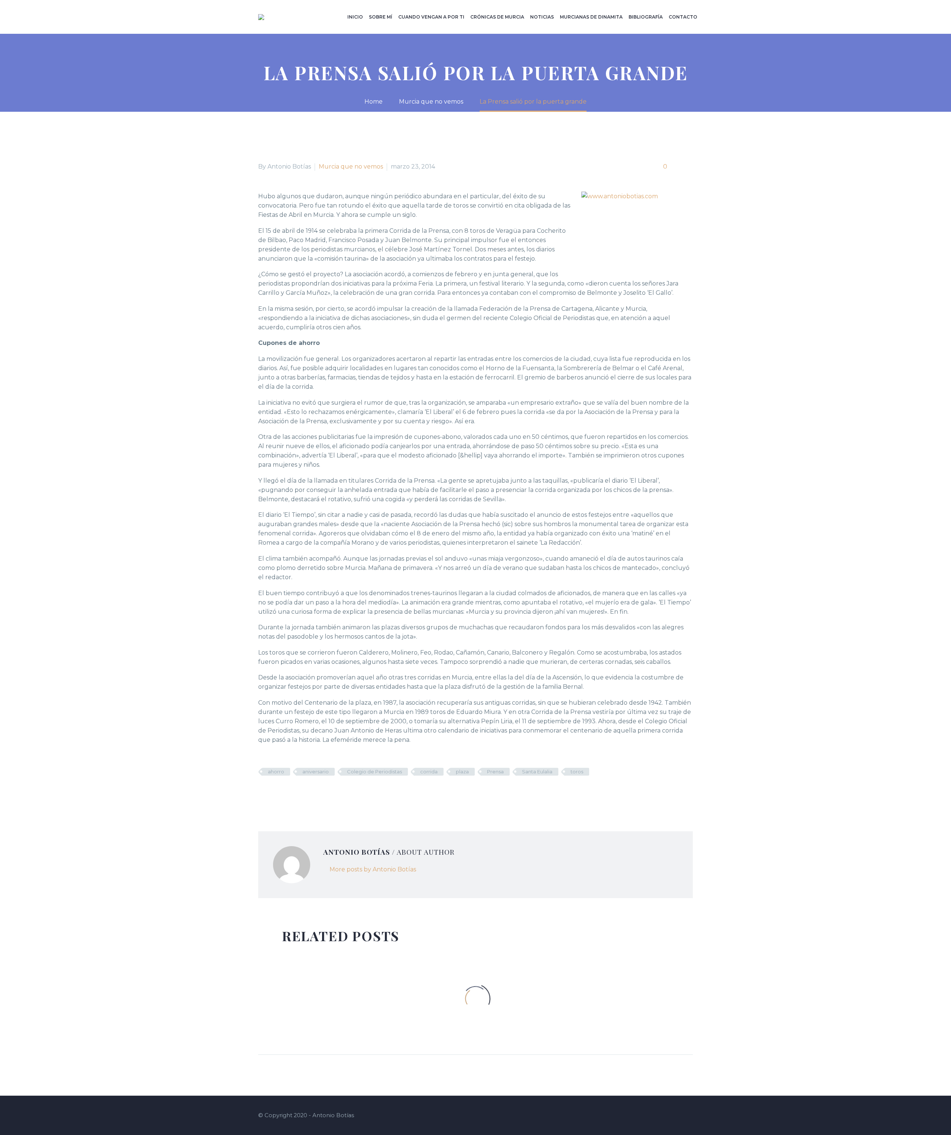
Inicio (355, 17)
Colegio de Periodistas (374, 771)
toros (577, 771)
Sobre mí (380, 17)
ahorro (276, 771)
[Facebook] (263, 793)
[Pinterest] (285, 793)
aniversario (315, 771)
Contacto (683, 17)
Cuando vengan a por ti (431, 17)
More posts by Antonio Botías (373, 869)
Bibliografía (646, 17)
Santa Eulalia (537, 771)
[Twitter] (274, 793)
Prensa (495, 771)
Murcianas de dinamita (591, 17)
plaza (462, 771)
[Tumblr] (296, 793)
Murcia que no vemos (351, 166)
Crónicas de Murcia (497, 17)
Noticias (542, 17)
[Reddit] (319, 793)
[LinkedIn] (308, 793)
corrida (429, 771)
